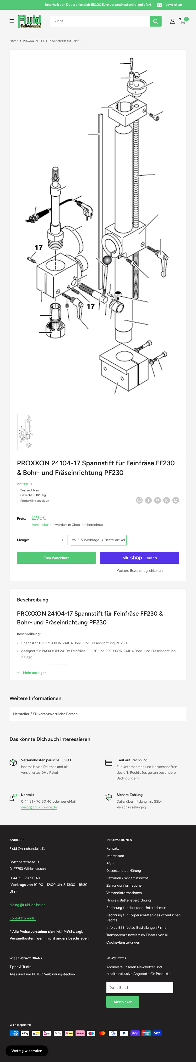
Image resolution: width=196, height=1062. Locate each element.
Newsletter (173, 5)
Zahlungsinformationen (124, 885)
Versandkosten (43, 525)
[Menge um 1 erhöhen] (62, 540)
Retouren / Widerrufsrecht (127, 878)
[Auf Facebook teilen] (148, 500)
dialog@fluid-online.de (39, 807)
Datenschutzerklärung (123, 870)
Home (14, 41)
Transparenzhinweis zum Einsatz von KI (137, 935)
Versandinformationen (124, 893)
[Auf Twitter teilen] (166, 500)
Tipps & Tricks (20, 967)
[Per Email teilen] (175, 500)
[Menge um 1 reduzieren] (37, 540)
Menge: (23, 540)
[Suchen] (156, 21)
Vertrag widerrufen (26, 1051)
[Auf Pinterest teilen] (157, 500)
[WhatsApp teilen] (139, 500)
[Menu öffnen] (12, 21)
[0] (182, 21)
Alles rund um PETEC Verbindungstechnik (42, 974)
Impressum (115, 856)
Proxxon (24, 484)
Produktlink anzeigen (34, 500)
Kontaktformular (23, 918)
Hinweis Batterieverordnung (128, 900)
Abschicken (123, 1002)
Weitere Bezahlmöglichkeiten (140, 570)
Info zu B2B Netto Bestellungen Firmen (137, 927)
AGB (110, 863)
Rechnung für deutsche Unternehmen (136, 908)
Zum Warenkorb (57, 558)
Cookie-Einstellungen (123, 942)
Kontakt (112, 848)
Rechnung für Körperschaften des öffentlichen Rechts (143, 917)
